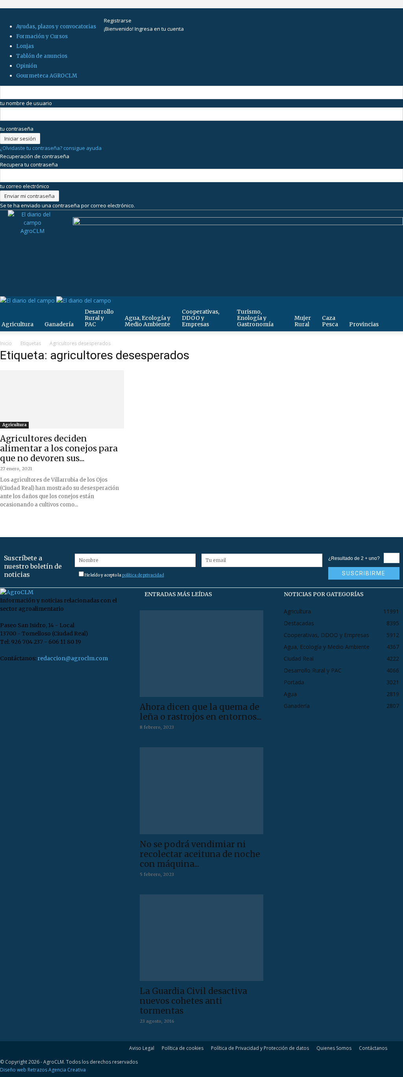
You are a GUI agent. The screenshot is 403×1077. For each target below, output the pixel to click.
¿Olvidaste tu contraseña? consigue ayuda (51, 147)
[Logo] (28, 300)
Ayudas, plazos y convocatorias (56, 26)
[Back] (146, 12)
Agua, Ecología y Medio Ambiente (147, 321)
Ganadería (59, 324)
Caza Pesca (330, 321)
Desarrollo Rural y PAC (99, 318)
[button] (393, 306)
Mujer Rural (302, 321)
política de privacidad (143, 575)
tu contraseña (16, 128)
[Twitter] (129, 12)
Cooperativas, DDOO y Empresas (200, 318)
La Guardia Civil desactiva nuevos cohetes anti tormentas (193, 1001)
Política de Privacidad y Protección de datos (260, 1048)
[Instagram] (119, 12)
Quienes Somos (333, 1048)
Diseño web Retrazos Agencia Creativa (43, 1069)
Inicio (6, 343)
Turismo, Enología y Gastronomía (255, 318)
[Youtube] (134, 12)
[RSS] (124, 12)
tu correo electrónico (24, 186)
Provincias (364, 324)
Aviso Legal (141, 1048)
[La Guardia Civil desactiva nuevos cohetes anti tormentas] (202, 937)
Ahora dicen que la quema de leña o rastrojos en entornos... (201, 712)
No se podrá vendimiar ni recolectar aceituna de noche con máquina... (200, 854)
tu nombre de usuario (26, 103)
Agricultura (14, 424)
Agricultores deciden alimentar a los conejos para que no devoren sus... (59, 448)
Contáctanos (373, 1048)
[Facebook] (114, 12)
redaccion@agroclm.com (72, 658)
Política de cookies (182, 1048)
